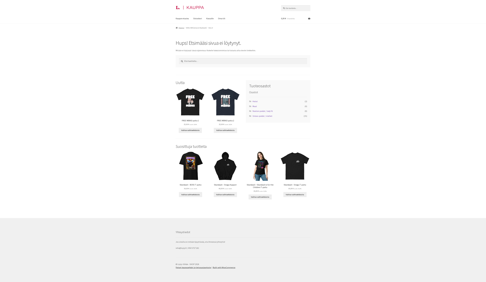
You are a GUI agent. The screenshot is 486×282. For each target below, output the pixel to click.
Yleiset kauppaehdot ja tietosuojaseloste (193, 267)
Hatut (255, 101)
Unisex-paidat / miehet (262, 116)
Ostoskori (197, 18)
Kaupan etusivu (182, 18)
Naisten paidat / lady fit (262, 111)
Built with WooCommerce (224, 267)
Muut (254, 106)
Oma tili (221, 18)
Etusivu (181, 28)
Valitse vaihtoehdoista (190, 130)
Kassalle (210, 18)
